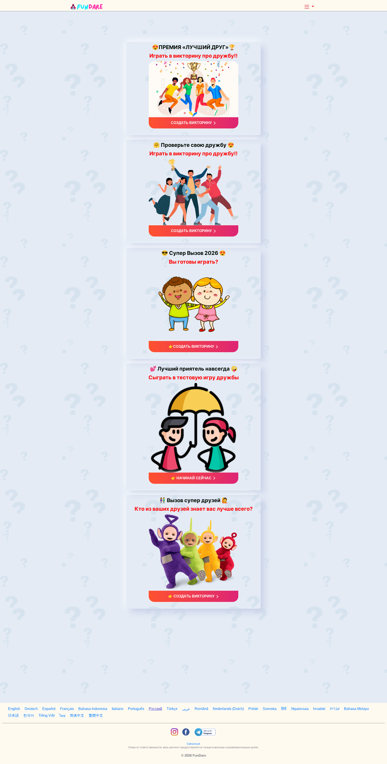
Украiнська (300, 709)
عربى (186, 709)
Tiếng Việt (47, 715)
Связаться (193, 743)
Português (136, 709)
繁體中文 (96, 715)
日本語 (13, 715)
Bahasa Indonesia (92, 709)
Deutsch (31, 709)
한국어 (28, 715)
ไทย (62, 716)
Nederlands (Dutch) (228, 709)
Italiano (117, 709)
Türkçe (172, 709)
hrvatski (319, 709)
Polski (253, 709)
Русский (155, 709)
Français (67, 709)
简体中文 (77, 715)
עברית (335, 709)
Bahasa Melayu (356, 709)
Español (49, 709)
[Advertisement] (193, 26)
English (14, 709)
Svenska (270, 709)
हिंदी (283, 709)
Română (201, 709)
